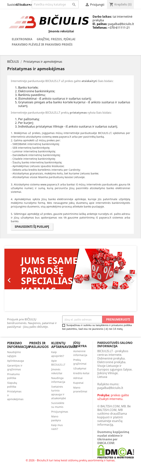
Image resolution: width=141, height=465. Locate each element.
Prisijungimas (59, 411)
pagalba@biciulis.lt (121, 24)
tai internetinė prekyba (112, 18)
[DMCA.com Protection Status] (115, 451)
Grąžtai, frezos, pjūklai (56, 39)
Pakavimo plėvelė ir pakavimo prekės (42, 44)
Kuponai (78, 382)
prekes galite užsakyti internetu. (113, 397)
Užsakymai (79, 368)
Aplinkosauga (15, 360)
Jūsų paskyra (80, 344)
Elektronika (22, 39)
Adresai (78, 378)
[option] (70, 280)
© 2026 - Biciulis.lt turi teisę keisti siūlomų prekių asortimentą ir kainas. (70, 460)
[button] (14, 278)
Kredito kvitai (81, 373)
